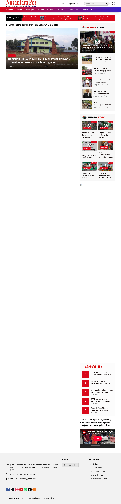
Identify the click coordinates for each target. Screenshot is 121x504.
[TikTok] (30, 489)
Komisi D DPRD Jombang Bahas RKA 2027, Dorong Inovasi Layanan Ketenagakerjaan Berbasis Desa (101, 382)
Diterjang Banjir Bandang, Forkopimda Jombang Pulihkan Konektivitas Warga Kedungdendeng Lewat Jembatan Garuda (102, 103)
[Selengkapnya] (97, 27)
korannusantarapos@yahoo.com (23, 479)
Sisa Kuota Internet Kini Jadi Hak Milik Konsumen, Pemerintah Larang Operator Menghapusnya (50, 18)
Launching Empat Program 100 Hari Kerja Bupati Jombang (89, 155)
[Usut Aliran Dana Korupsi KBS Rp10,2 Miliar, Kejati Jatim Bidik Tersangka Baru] (72, 18)
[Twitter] (12, 489)
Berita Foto (87, 128)
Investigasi (12, 56)
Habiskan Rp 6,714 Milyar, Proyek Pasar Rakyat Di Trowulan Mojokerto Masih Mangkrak (39, 60)
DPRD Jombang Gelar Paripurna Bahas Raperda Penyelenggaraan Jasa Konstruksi (101, 400)
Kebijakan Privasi (96, 468)
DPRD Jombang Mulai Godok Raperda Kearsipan (101, 373)
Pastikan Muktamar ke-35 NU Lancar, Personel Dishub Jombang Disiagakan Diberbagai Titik (102, 58)
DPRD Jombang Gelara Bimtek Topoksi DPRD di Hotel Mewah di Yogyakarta (105, 154)
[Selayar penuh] (112, 446)
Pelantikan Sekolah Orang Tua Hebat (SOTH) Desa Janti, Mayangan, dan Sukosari (105, 175)
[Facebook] (8, 489)
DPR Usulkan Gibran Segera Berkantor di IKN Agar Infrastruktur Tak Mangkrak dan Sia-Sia (102, 391)
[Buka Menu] (113, 3)
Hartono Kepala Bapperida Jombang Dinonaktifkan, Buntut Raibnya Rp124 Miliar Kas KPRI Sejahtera (102, 92)
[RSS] (34, 489)
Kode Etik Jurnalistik (97, 471)
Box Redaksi (94, 464)
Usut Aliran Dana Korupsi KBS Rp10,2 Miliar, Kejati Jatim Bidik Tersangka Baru (89, 18)
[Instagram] (17, 489)
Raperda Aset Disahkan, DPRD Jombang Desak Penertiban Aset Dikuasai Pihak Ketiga (101, 409)
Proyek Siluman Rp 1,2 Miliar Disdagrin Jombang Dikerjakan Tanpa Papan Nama (105, 134)
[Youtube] (21, 489)
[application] (97, 438)
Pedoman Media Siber (98, 479)
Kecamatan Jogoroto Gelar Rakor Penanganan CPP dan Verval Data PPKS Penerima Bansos (89, 175)
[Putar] (83, 446)
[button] (107, 4)
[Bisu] (108, 446)
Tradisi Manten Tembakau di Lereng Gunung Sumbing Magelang (88, 134)
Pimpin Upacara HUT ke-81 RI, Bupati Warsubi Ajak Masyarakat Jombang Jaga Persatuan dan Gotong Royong (101, 81)
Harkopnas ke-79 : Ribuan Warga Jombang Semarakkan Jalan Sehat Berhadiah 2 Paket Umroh (103, 69)
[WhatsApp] (25, 489)
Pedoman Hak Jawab (97, 475)
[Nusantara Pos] (21, 3)
